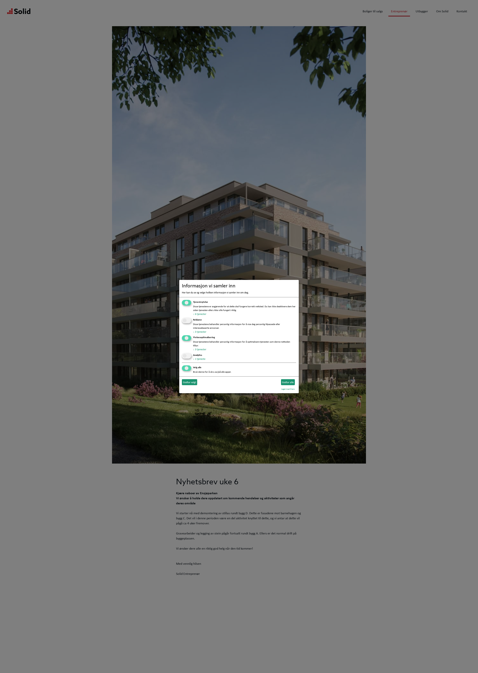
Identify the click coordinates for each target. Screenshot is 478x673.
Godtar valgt (189, 382)
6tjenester (199, 314)
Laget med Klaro (288, 389)
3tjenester (199, 331)
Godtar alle (288, 382)
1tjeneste (199, 359)
